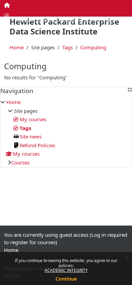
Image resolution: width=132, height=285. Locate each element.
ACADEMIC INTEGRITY (66, 270)
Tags (67, 47)
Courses (20, 162)
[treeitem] (66, 132)
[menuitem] (7, 5)
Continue (66, 279)
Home (16, 47)
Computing (93, 47)
